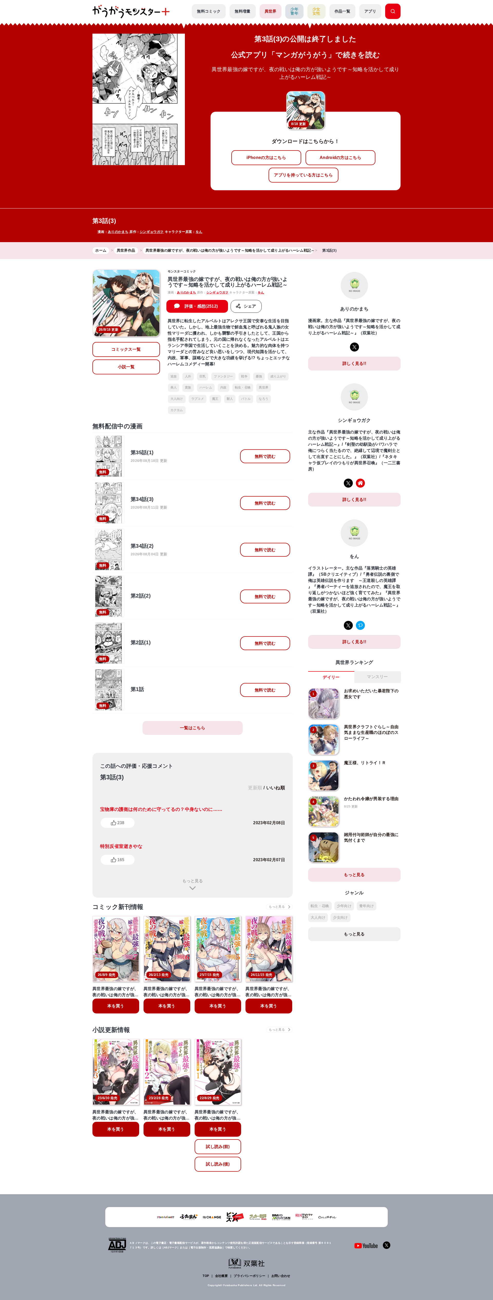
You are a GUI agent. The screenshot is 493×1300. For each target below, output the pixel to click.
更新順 (255, 787)
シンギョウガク (152, 232)
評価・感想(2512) (201, 306)
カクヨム (176, 410)
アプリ (370, 11)
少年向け (344, 906)
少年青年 (294, 11)
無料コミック (209, 11)
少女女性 (316, 11)
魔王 (215, 399)
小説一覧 (126, 367)
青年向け (366, 906)
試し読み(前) (218, 1146)
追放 (173, 376)
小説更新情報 (111, 1029)
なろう (263, 399)
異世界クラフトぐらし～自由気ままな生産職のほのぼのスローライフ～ (371, 733)
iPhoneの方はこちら (266, 157)
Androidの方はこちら (340, 157)
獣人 (230, 399)
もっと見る (192, 881)
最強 (259, 376)
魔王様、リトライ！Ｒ (365, 763)
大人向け (176, 399)
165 (120, 860)
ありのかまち (118, 232)
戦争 (244, 376)
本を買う (115, 1006)
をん (199, 232)
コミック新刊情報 (118, 906)
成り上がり (278, 376)
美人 (173, 387)
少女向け (340, 917)
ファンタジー (223, 376)
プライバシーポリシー (249, 1276)
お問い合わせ (280, 1276)
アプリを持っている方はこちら (303, 175)
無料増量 (242, 11)
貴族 (188, 387)
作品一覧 (342, 11)
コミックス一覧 (126, 349)
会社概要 (221, 1276)
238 (120, 823)
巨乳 (203, 376)
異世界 (271, 11)
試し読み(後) (218, 1164)
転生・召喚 (243, 387)
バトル (246, 399)
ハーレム (206, 387)
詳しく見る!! (354, 363)
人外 (188, 376)
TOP (206, 1276)
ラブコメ (197, 399)
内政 (223, 387)
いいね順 (275, 787)
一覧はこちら (192, 728)
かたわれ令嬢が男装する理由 (371, 798)
